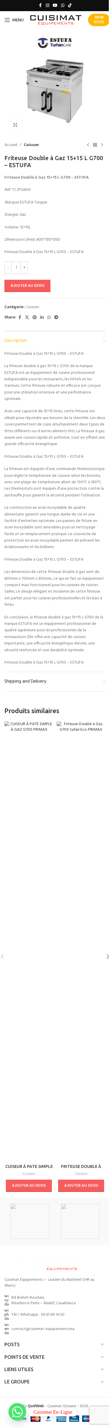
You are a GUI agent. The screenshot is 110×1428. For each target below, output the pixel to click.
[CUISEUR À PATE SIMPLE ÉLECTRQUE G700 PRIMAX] (29, 941)
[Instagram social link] (47, 5)
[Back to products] (95, 145)
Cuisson (31, 145)
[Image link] (41, 1264)
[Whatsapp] (17, 1412)
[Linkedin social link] (41, 317)
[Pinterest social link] (34, 317)
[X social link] (27, 317)
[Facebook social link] (40, 5)
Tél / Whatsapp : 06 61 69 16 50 (38, 1314)
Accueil (10, 145)
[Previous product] (88, 145)
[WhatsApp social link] (62, 5)
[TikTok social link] (69, 5)
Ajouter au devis (27, 286)
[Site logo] (56, 20)
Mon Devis (99, 19)
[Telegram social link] (56, 317)
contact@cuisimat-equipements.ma (43, 1329)
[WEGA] (80, 1221)
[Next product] (102, 145)
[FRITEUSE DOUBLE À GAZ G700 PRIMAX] (81, 941)
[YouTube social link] (55, 5)
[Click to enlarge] (15, 124)
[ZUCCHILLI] (29, 1221)
